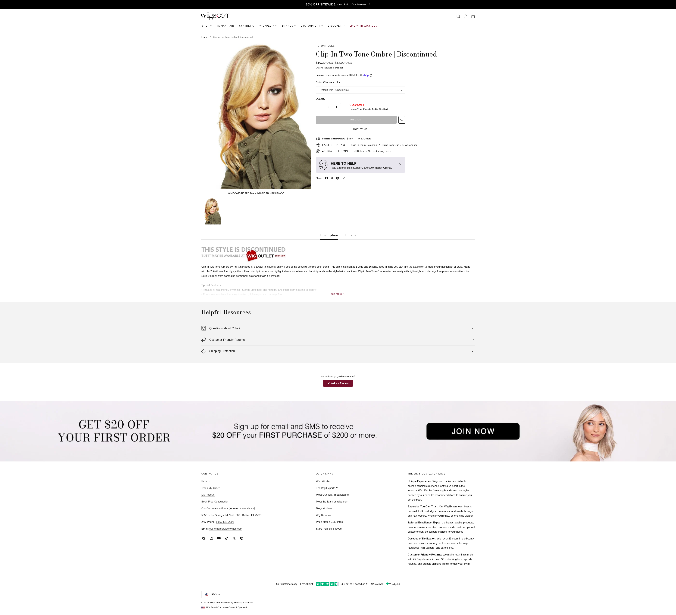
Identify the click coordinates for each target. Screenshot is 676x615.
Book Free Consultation (214, 501)
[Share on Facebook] (326, 178)
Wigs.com (215, 602)
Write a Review (340, 384)
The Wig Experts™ (327, 487)
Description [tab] (329, 235)
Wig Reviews (323, 515)
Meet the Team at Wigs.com (332, 501)
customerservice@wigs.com (225, 528)
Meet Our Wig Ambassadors (332, 494)
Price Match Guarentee (329, 521)
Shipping (319, 68)
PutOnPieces (325, 46)
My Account (208, 494)
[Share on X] (332, 178)
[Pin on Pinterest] (337, 178)
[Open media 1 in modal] (304, 50)
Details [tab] (350, 235)
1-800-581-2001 (225, 521)
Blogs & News (324, 508)
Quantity (320, 99)
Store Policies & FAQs (329, 528)
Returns (206, 481)
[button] (458, 16)
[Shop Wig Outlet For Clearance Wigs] (338, 253)
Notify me (360, 129)
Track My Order (210, 487)
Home (204, 37)
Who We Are (323, 481)
